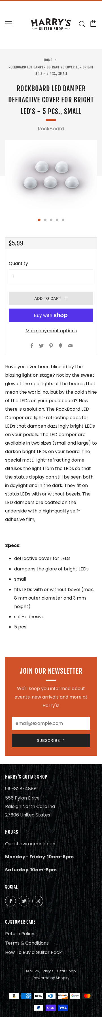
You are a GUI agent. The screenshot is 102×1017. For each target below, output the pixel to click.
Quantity (18, 263)
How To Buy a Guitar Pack (33, 952)
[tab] (39, 220)
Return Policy (19, 933)
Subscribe (48, 740)
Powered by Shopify (51, 977)
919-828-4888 (21, 788)
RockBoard (51, 128)
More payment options (51, 330)
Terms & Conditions (27, 943)
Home (48, 60)
